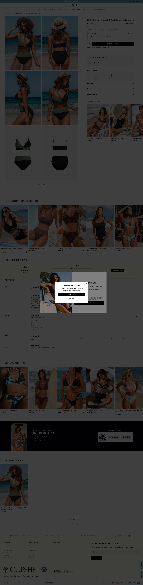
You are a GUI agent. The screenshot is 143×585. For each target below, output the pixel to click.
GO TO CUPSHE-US (71, 294)
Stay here (71, 298)
